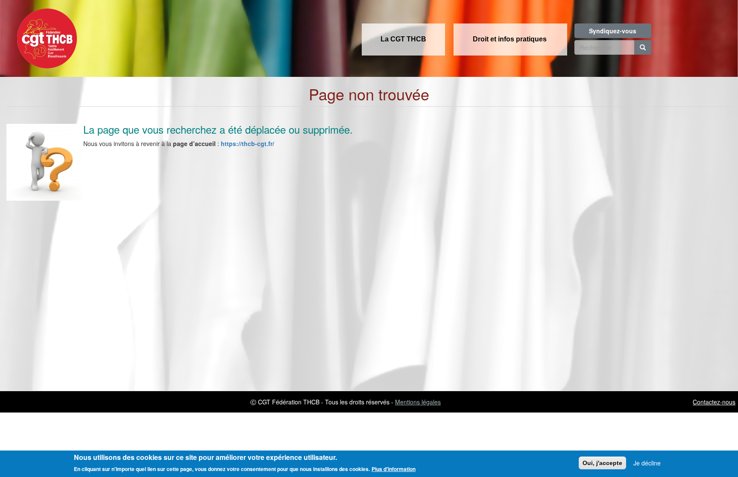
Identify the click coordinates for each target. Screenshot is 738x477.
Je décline (647, 463)
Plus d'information (394, 469)
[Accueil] (44, 35)
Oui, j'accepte (602, 462)
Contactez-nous (714, 402)
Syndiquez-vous (612, 30)
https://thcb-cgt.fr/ (247, 143)
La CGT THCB (403, 39)
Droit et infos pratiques (510, 39)
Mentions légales (418, 402)
